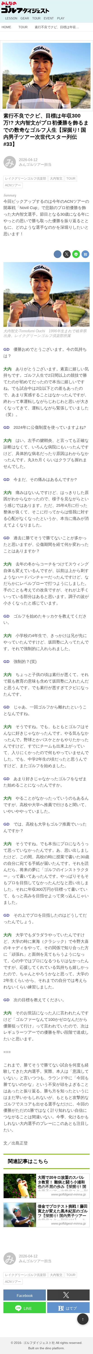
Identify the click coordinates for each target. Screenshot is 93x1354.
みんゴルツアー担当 (35, 164)
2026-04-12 (28, 160)
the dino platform (52, 1348)
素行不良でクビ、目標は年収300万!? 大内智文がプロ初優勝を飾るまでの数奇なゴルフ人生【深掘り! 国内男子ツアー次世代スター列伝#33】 (46, 130)
